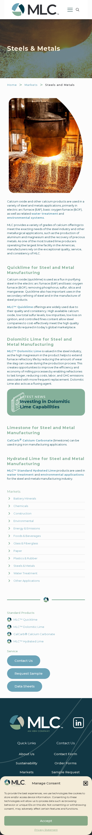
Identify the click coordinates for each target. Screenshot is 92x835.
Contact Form (65, 754)
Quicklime (24, 307)
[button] (85, 783)
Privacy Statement (46, 829)
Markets (31, 84)
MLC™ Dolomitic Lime (28, 626)
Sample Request (66, 772)
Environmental (23, 521)
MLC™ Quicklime (25, 619)
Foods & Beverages (27, 536)
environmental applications (62, 474)
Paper (17, 550)
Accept (46, 821)
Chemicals (20, 506)
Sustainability (26, 763)
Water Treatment (25, 573)
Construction (22, 513)
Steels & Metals (24, 565)
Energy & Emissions (26, 528)
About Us (26, 754)
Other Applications (26, 580)
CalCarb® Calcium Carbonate (34, 634)
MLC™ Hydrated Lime (28, 641)
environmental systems (25, 217)
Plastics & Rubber (25, 558)
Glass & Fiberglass (25, 543)
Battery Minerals (24, 498)
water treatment (44, 213)
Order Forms (66, 763)
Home (12, 84)
